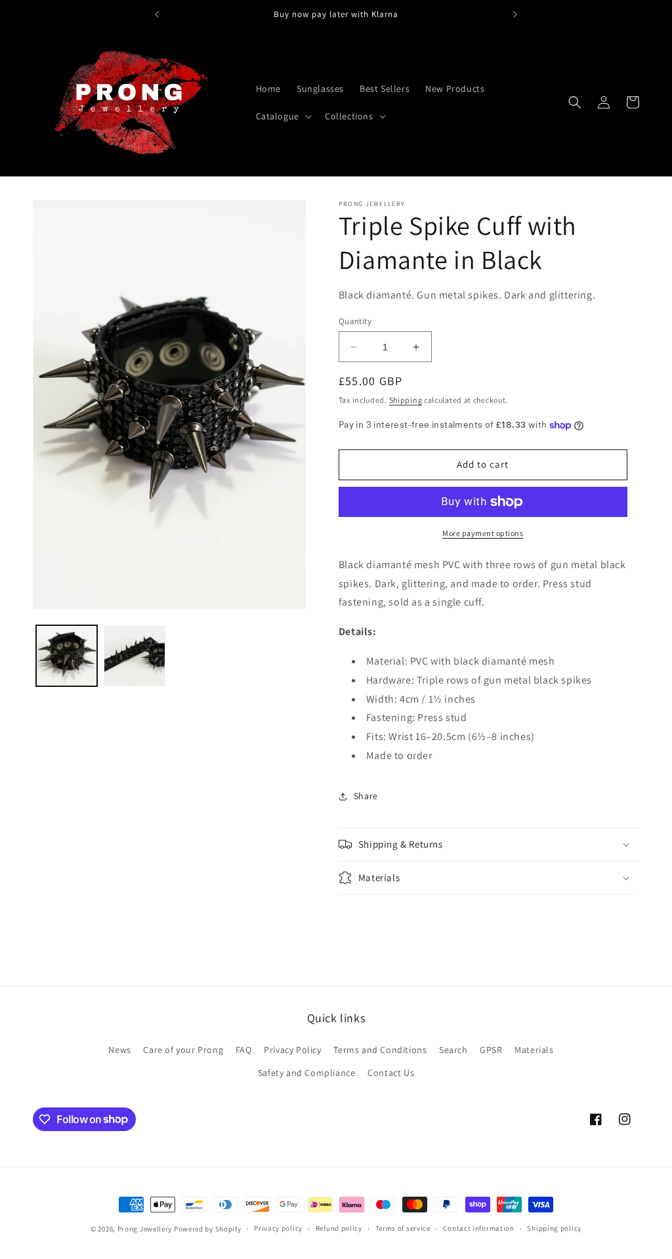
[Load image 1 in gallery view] (66, 655)
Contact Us (391, 1073)
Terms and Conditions (380, 1050)
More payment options (482, 533)
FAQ (244, 1050)
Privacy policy (278, 1228)
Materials (533, 1050)
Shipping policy (554, 1228)
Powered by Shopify (208, 1228)
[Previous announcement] (156, 14)
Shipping (406, 400)
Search (453, 1050)
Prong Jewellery (145, 1228)
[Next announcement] (515, 14)
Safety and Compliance (307, 1073)
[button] (282, 116)
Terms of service (402, 1228)
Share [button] (366, 796)
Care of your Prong (183, 1050)
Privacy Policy (292, 1050)
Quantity (355, 321)
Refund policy (339, 1228)
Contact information (478, 1228)
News (119, 1050)
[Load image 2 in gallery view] (134, 655)
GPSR (491, 1050)
